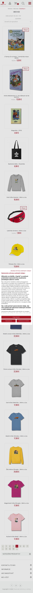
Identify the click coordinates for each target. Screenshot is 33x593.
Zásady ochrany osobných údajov (21, 270)
